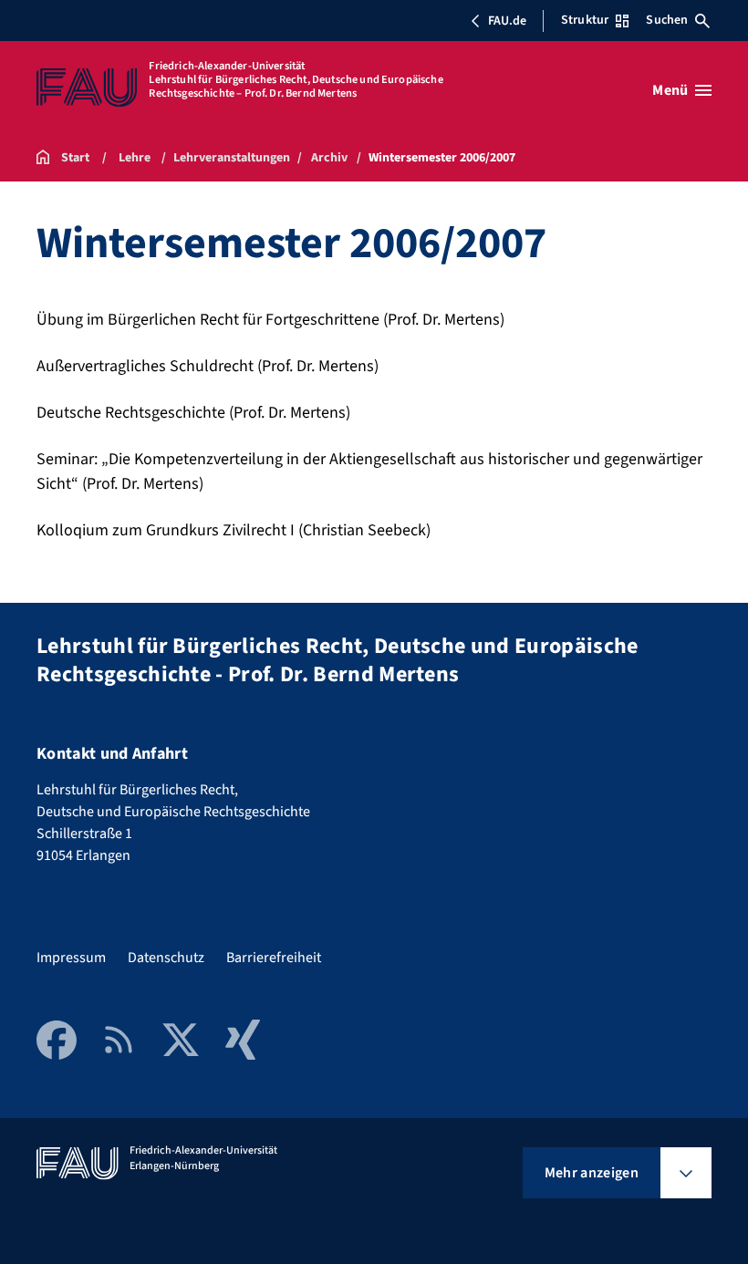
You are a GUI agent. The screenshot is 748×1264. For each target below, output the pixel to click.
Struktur (584, 20)
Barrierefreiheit (273, 958)
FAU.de (507, 21)
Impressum (71, 958)
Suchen (667, 20)
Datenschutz (166, 958)
